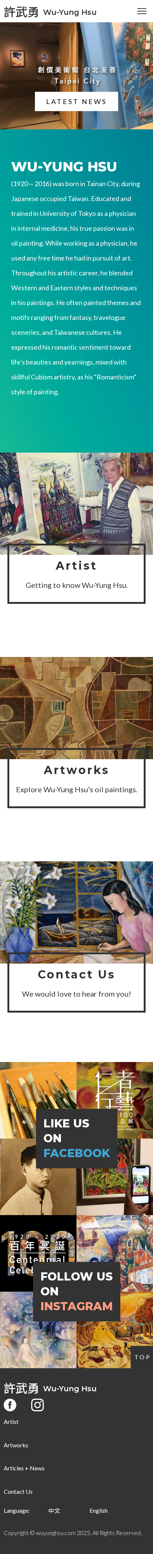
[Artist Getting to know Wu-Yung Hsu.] (76, 504)
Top (142, 1356)
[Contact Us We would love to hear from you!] (76, 912)
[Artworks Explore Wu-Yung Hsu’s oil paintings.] (76, 708)
